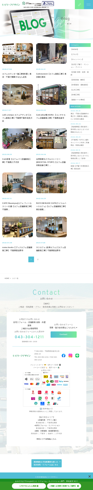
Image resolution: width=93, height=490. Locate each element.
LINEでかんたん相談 (28, 486)
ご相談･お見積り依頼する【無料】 (63, 486)
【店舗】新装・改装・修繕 (80, 73)
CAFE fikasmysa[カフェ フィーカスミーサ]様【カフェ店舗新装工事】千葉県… (17, 206)
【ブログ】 (75, 54)
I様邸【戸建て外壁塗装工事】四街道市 (80, 166)
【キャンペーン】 (77, 59)
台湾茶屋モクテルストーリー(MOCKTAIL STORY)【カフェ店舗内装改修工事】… (51, 162)
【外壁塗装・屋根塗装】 (80, 85)
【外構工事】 (76, 95)
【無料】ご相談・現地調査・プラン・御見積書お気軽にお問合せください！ (46, 305)
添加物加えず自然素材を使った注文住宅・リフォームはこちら (46, 463)
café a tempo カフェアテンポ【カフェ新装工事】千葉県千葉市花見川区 (17, 118)
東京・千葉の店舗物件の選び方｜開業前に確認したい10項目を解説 (80, 115)
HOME (7, 278)
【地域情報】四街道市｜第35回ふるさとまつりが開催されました (80, 128)
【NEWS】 (75, 49)
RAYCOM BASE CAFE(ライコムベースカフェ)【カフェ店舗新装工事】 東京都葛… (51, 206)
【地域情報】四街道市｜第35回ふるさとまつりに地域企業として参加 (80, 154)
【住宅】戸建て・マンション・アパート (80, 65)
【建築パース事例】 (78, 100)
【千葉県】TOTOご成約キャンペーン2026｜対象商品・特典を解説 (80, 141)
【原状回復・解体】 (78, 80)
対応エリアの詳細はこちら (46, 439)
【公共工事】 (76, 90)
